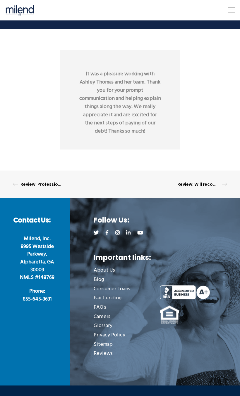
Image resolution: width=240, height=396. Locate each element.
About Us (104, 271)
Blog (99, 280)
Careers (102, 317)
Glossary (103, 326)
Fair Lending (107, 298)
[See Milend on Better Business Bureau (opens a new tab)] (185, 292)
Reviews (103, 354)
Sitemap (103, 345)
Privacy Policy (109, 335)
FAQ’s (100, 308)
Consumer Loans (112, 289)
